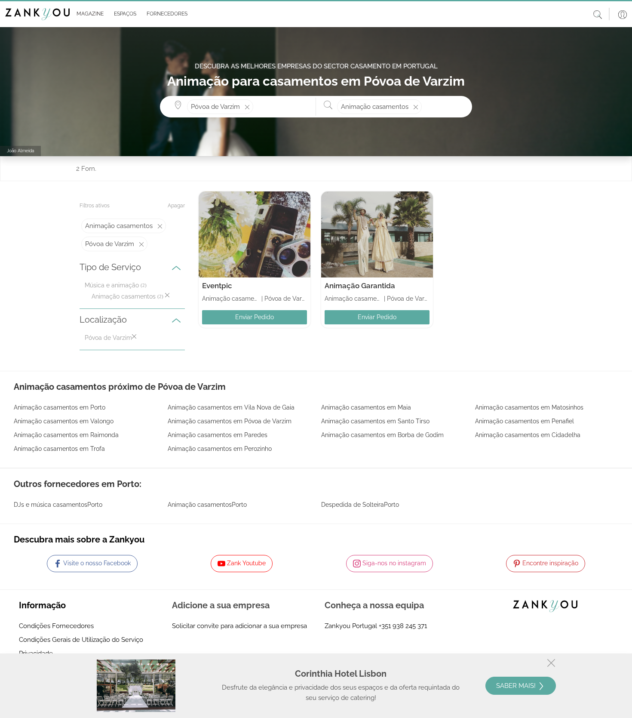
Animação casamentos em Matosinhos (529, 407)
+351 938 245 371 (403, 626)
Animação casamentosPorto (207, 504)
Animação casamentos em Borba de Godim (382, 434)
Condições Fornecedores (56, 626)
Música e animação (112, 285)
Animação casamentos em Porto (59, 407)
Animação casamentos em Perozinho (220, 448)
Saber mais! (516, 686)
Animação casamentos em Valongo (64, 421)
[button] (88, 14)
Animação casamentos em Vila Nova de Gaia (231, 407)
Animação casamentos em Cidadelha (527, 434)
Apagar (176, 206)
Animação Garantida (360, 285)
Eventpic (217, 285)
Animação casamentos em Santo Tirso (375, 421)
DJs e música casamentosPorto (58, 504)
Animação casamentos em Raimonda (66, 434)
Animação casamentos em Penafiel (524, 421)
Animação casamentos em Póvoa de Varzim (229, 421)
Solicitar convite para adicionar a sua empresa (239, 626)
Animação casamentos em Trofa (59, 448)
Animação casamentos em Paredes (217, 434)
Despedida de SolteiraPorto (360, 504)
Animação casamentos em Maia (366, 407)
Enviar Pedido (254, 317)
